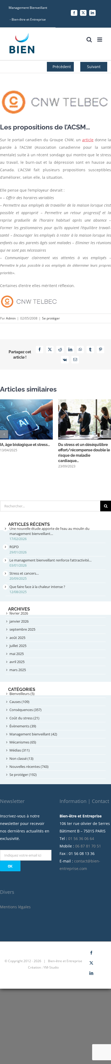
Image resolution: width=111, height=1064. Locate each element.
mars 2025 (17, 669)
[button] (4, 434)
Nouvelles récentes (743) (28, 766)
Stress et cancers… (24, 573)
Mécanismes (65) (22, 742)
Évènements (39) (22, 726)
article (87, 139)
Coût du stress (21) (24, 718)
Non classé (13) (21, 758)
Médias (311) (19, 750)
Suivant (93, 66)
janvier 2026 (19, 621)
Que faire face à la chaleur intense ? (37, 586)
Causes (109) (19, 701)
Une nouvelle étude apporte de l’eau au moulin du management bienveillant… (49, 531)
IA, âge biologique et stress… (25, 444)
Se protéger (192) (23, 774)
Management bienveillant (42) (33, 734)
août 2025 (17, 637)
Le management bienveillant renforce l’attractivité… (50, 560)
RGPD (14, 546)
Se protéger (51, 318)
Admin (11, 318)
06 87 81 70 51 (88, 846)
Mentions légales (15, 906)
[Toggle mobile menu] (100, 39)
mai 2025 (16, 653)
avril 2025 (17, 661)
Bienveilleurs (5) (21, 693)
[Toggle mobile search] (89, 39)
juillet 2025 (17, 645)
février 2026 (18, 613)
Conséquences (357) (25, 709)
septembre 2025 (22, 629)
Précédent (62, 66)
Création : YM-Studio (43, 967)
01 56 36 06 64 (81, 838)
